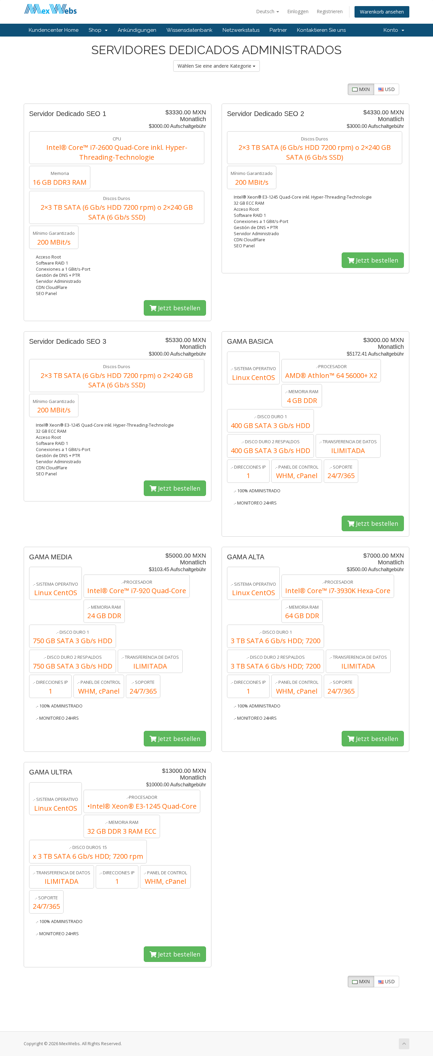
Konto (392, 30)
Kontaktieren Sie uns (321, 30)
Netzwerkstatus (241, 30)
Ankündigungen (137, 30)
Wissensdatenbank (189, 30)
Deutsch (266, 11)
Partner (278, 30)
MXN (364, 89)
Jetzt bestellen (178, 308)
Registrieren (330, 11)
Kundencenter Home (53, 30)
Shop (96, 30)
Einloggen (298, 11)
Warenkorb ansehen (382, 11)
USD (389, 89)
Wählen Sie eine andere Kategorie (215, 66)
